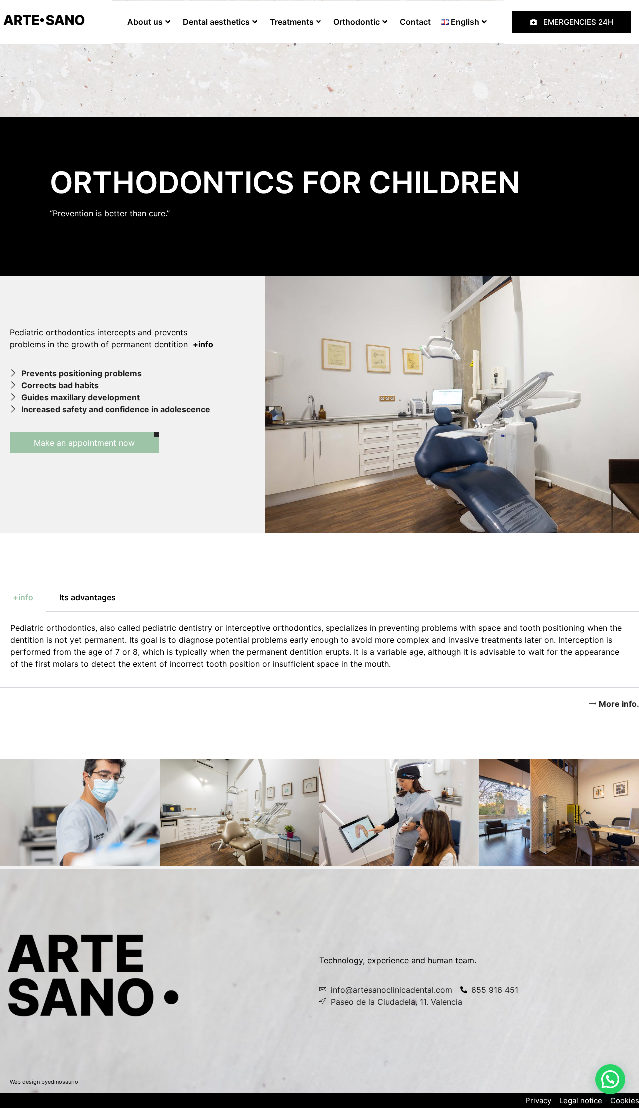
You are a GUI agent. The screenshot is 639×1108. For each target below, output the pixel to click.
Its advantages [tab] (87, 597)
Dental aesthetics (216, 22)
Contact (415, 22)
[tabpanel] (319, 649)
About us (145, 22)
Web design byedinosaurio (44, 1081)
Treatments (292, 22)
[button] (610, 1079)
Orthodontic (356, 22)
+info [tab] (23, 597)
